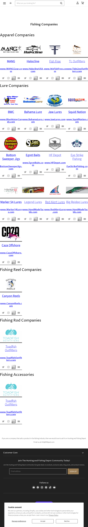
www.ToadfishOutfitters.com (11, 359)
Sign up (73, 471)
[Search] (61, 3)
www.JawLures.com (55, 119)
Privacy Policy (53, 515)
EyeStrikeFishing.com (77, 167)
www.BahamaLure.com (33, 121)
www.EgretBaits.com (33, 164)
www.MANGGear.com (11, 70)
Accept (42, 521)
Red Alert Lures (55, 202)
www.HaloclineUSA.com (33, 70)
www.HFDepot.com (55, 162)
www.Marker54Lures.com (11, 211)
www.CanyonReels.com (11, 305)
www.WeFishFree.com (55, 70)
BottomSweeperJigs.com (11, 167)
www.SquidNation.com (77, 121)
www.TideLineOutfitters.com (77, 70)
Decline (66, 521)
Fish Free (55, 61)
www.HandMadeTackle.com (33, 211)
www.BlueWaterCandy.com (11, 121)
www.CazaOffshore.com (11, 254)
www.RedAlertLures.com (55, 211)
